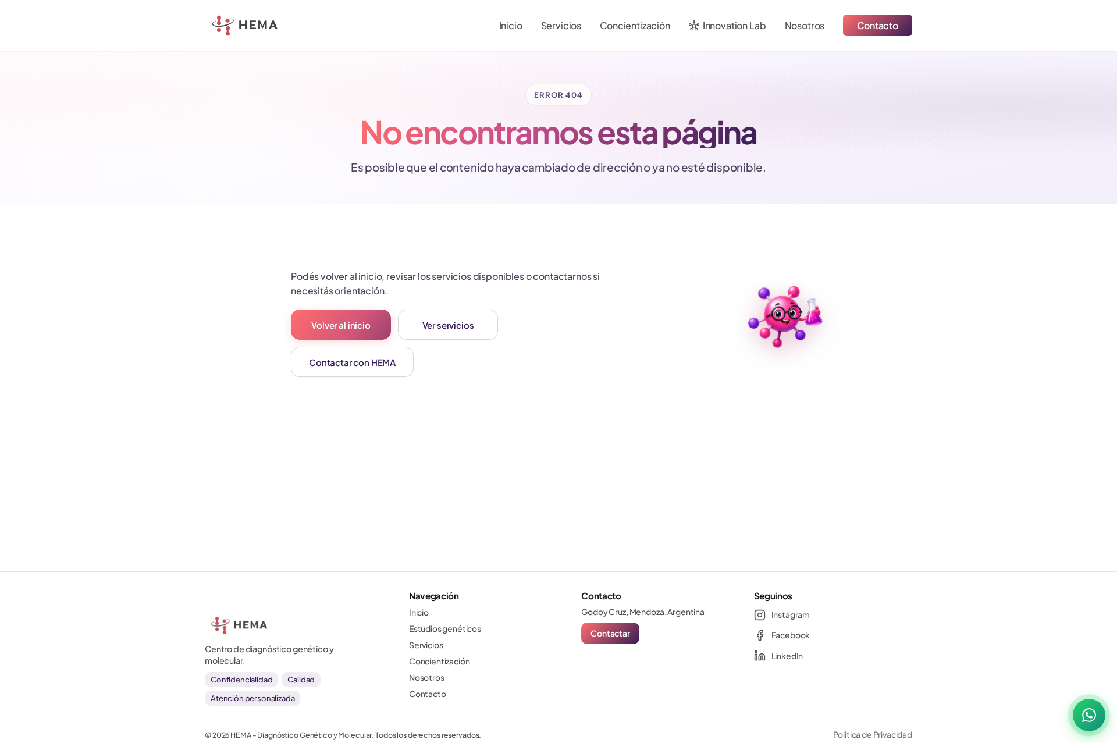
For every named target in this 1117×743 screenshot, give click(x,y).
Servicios (561, 25)
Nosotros (805, 25)
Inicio (510, 25)
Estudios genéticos (445, 628)
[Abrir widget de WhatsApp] (1089, 715)
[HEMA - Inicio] (221, 25)
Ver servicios (448, 324)
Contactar (610, 633)
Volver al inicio (340, 324)
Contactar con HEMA (352, 362)
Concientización (635, 25)
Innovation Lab (727, 25)
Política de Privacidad (872, 734)
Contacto (877, 25)
